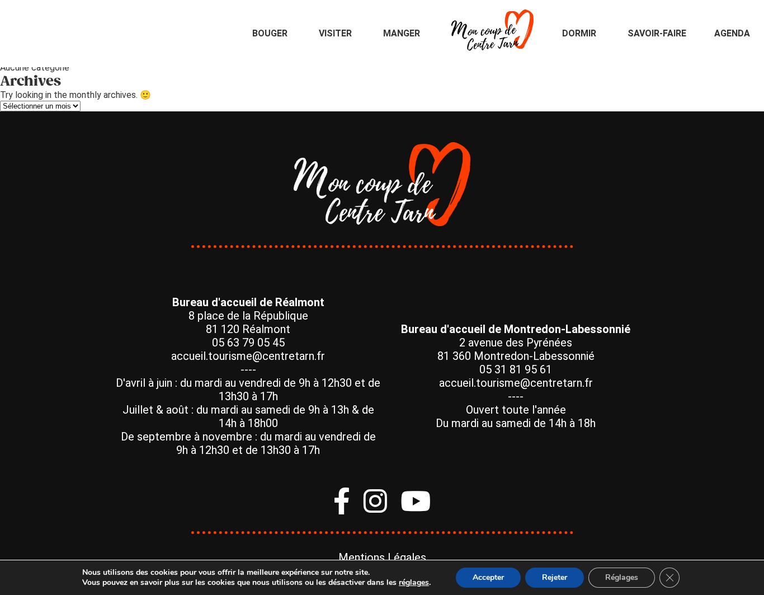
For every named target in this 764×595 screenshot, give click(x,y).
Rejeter (554, 577)
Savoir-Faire (657, 33)
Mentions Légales (382, 557)
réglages (414, 583)
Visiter (335, 33)
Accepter (488, 577)
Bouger (269, 33)
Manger (401, 33)
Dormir (579, 33)
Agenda (732, 33)
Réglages (621, 577)
